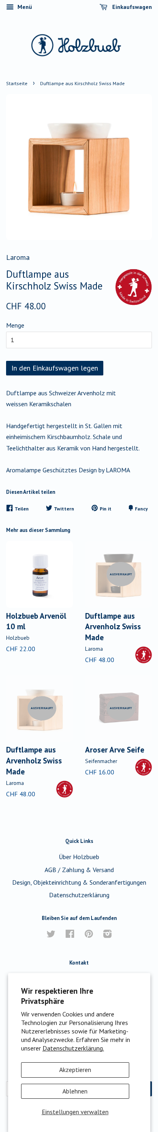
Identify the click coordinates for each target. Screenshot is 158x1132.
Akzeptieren (75, 1070)
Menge (15, 325)
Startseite (17, 83)
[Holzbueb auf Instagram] (107, 935)
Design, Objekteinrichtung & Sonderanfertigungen (79, 882)
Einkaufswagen (131, 7)
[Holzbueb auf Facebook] (70, 935)
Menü (24, 7)
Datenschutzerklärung (79, 895)
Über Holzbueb (79, 857)
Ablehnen (75, 1091)
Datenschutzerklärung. (73, 1048)
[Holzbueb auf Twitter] (51, 935)
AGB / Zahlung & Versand (79, 870)
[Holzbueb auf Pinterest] (88, 935)
